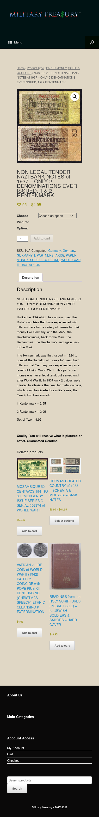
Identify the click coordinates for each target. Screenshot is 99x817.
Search (17, 788)
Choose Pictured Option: (23, 221)
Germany (54, 250)
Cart (10, 754)
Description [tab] (30, 277)
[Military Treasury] (49, 14)
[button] (74, 96)
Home (21, 68)
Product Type (35, 68)
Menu (18, 42)
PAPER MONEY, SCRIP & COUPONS (46, 257)
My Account (15, 747)
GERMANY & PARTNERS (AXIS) (40, 255)
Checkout (13, 760)
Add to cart (42, 238)
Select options (64, 520)
